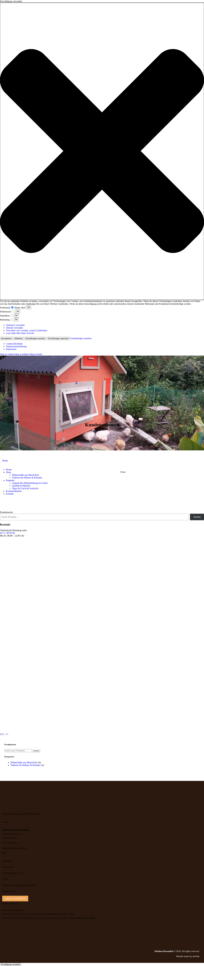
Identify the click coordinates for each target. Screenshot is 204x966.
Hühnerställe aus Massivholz (23, 762)
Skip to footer (35, 354)
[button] (102, 151)
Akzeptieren (6, 338)
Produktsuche (6, 512)
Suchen (197, 517)
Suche (36, 751)
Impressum (11, 349)
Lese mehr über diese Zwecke (20, 333)
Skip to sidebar (22, 354)
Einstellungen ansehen (35, 338)
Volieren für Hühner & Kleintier (25, 765)
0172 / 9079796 (7, 533)
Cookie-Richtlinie (14, 343)
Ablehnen (18, 338)
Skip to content (7, 354)
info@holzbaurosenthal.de (14, 848)
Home (5, 460)
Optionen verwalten (15, 325)
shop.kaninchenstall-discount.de (53, 914)
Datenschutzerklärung (16, 346)
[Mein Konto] (76, 383)
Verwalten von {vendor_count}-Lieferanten (26, 330)
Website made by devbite (188, 956)
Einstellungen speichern (58, 338)
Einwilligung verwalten (10, 964)
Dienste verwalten (14, 327)
